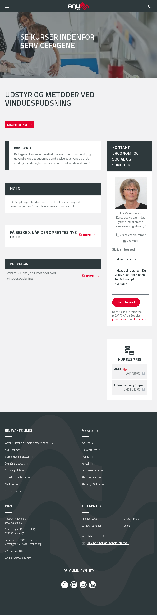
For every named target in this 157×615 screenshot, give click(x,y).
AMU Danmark (13, 450)
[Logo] (78, 6)
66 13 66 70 (97, 536)
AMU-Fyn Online (91, 484)
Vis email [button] (133, 241)
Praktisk (86, 456)
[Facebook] (64, 584)
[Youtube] (83, 584)
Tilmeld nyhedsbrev (16, 477)
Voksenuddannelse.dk (17, 456)
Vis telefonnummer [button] (133, 235)
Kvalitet (86, 443)
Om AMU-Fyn (89, 450)
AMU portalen (89, 477)
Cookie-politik (13, 470)
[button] (35, 6)
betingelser (140, 319)
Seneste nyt (11, 491)
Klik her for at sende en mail (108, 543)
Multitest (10, 484)
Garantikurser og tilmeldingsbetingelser (27, 443)
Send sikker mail (91, 470)
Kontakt (86, 463)
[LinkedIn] (92, 584)
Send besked (126, 302)
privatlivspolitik (121, 319)
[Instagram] (73, 584)
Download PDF (18, 124)
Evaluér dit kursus (15, 463)
